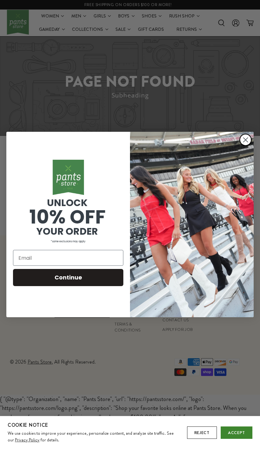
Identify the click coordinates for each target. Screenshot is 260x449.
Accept (236, 433)
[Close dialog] (245, 139)
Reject (202, 433)
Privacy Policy (27, 440)
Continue (68, 277)
